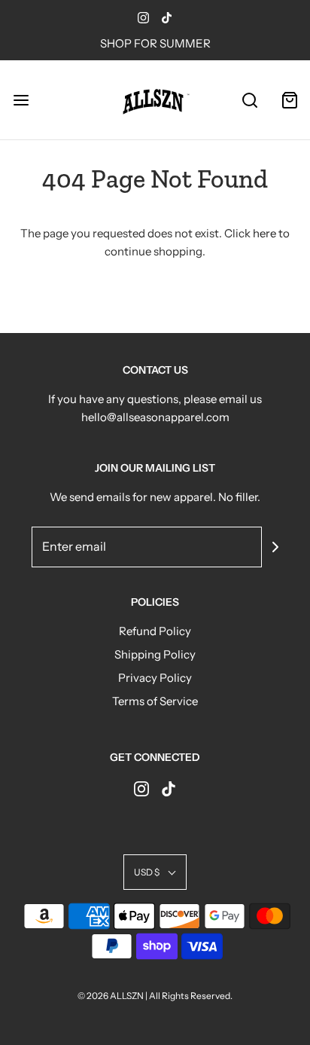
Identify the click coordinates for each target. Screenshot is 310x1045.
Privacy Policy (155, 678)
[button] (155, 872)
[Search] (249, 100)
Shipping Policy (155, 654)
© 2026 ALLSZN (111, 995)
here (264, 233)
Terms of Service (155, 701)
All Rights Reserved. (190, 995)
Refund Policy (155, 631)
